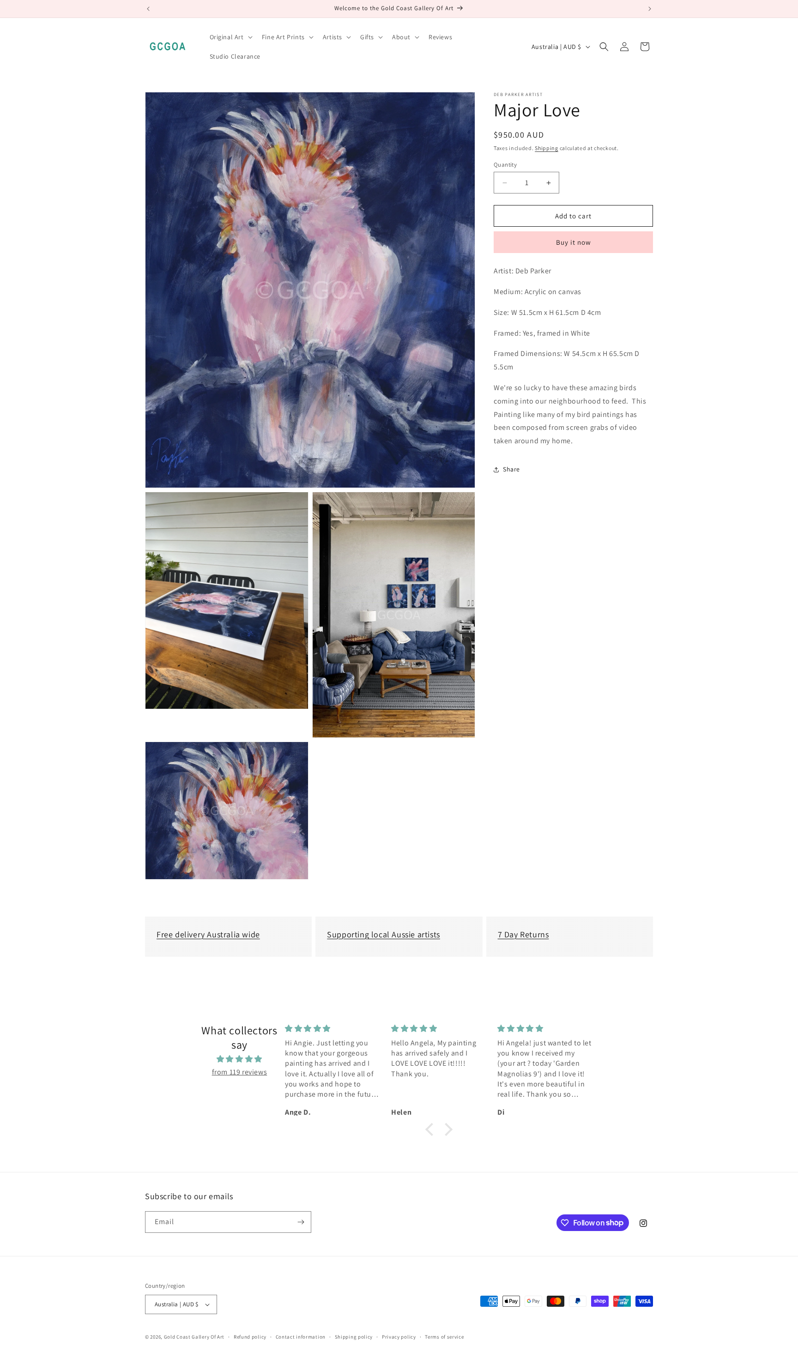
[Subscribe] (300, 1222)
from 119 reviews (239, 1072)
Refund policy (250, 1337)
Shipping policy (354, 1337)
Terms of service (444, 1337)
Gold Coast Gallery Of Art (194, 1337)
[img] (239, 1059)
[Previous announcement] (148, 9)
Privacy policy (399, 1337)
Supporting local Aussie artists (383, 934)
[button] (230, 37)
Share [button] (511, 469)
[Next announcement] (650, 9)
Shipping (546, 148)
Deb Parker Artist (518, 94)
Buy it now (573, 242)
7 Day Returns (523, 934)
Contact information (301, 1337)
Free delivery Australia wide (208, 934)
